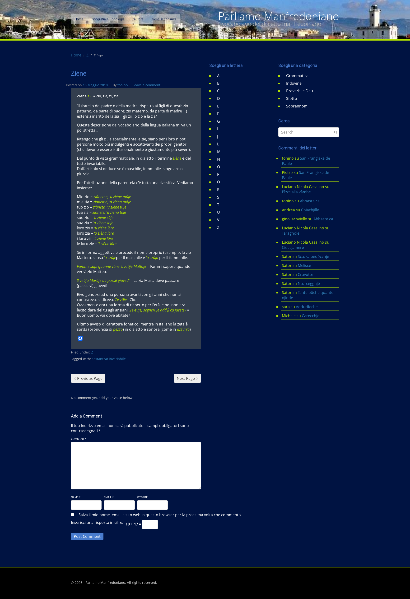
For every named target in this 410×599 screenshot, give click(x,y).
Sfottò (291, 98)
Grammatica (297, 75)
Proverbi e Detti (300, 90)
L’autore (138, 19)
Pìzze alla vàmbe (296, 192)
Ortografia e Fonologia (108, 19)
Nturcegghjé (309, 283)
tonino (122, 85)
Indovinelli (295, 83)
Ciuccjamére (293, 247)
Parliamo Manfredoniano (278, 16)
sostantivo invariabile (109, 359)
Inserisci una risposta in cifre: (97, 522)
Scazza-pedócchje (313, 256)
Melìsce (304, 265)
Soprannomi (297, 106)
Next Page (186, 378)
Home (79, 19)
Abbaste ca (310, 201)
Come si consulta (164, 19)
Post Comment (87, 536)
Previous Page (89, 378)
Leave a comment (146, 85)
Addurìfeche (307, 306)
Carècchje (311, 315)
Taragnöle (290, 233)
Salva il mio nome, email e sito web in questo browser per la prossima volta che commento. (160, 514)
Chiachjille (310, 210)
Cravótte (305, 274)
